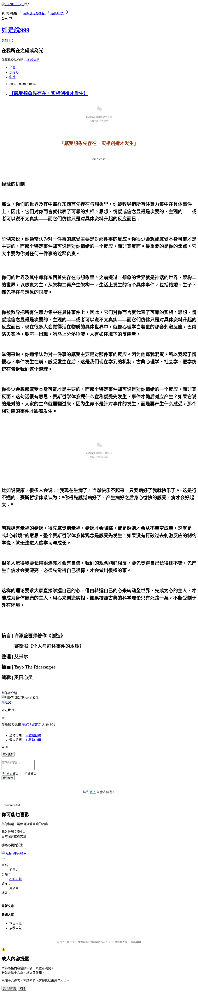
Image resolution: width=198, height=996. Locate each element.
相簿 (12, 67)
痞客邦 (26, 724)
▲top (5, 746)
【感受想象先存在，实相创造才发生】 (48, 93)
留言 (35, 724)
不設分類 (33, 60)
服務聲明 (136, 942)
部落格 (14, 72)
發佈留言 (8, 777)
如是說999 (15, 30)
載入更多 (8, 754)
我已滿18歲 (9, 988)
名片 (12, 77)
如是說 (6, 702)
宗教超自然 (33, 735)
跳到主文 (8, 40)
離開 (22, 988)
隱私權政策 (120, 942)
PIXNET (70, 942)
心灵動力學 (33, 740)
